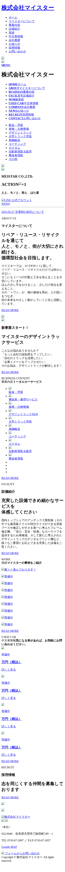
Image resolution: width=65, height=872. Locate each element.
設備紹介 (14, 28)
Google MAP (9, 846)
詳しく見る (8, 669)
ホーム (13, 17)
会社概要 (14, 40)
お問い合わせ (17, 51)
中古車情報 (16, 36)
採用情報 (14, 47)
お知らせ (14, 43)
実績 (11, 32)
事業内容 (14, 25)
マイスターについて (22, 21)
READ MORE (10, 310)
